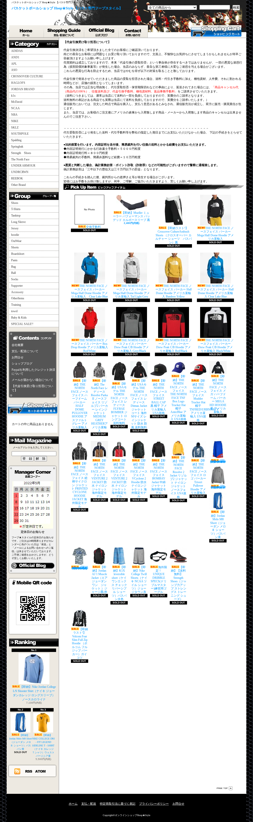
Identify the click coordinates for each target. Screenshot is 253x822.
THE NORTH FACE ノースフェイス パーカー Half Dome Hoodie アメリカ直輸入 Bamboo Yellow (173, 291)
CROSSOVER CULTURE (27, 76)
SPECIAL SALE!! (22, 324)
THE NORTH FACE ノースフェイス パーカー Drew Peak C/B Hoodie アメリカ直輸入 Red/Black (174, 346)
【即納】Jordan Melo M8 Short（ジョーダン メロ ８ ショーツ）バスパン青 (20, 742)
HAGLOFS (18, 83)
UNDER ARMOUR (23, 165)
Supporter (17, 285)
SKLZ (15, 127)
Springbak (17, 146)
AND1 (15, 57)
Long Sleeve (18, 222)
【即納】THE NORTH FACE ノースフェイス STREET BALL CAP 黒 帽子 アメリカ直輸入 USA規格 (158, 397)
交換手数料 (92, 218)
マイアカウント (231, 20)
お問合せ (133, 31)
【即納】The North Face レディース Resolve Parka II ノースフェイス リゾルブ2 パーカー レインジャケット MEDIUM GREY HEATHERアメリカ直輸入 (99, 406)
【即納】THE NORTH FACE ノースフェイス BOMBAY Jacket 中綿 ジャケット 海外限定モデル (158, 477)
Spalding (16, 140)
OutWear (16, 241)
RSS (29, 771)
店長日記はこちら (33, 565)
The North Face (20, 159)
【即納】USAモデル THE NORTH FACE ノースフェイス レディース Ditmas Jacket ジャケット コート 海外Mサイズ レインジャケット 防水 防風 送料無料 (139, 404)
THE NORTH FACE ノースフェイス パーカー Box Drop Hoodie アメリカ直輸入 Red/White (89, 346)
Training (16, 304)
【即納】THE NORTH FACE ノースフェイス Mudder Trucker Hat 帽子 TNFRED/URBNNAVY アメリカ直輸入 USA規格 (204, 400)
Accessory (17, 292)
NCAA (15, 108)
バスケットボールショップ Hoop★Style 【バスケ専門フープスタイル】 (67, 8)
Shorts (15, 247)
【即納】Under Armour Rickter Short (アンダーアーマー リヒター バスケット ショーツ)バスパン (218, 461)
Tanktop (16, 215)
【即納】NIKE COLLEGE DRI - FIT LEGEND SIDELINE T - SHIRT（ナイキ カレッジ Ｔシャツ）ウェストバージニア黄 (43, 745)
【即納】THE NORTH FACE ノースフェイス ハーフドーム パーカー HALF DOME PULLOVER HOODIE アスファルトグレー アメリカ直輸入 (79, 404)
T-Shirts (16, 209)
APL (14, 63)
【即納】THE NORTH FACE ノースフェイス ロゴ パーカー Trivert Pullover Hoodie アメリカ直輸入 (198, 477)
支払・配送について (64, 31)
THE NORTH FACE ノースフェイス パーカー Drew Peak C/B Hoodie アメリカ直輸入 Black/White (216, 346)
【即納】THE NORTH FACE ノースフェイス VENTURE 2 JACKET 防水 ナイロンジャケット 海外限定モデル (99, 478)
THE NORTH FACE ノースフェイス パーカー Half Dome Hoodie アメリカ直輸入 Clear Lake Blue (215, 291)
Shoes (14, 203)
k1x (13, 95)
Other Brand (18, 185)
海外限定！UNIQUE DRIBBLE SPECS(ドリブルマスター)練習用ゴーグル (159, 579)
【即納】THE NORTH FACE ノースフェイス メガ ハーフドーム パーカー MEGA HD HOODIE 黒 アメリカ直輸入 (218, 394)
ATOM (40, 771)
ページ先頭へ (224, 788)
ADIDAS (17, 51)
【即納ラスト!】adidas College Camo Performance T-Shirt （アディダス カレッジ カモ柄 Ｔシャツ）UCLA (79, 567)
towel (14, 311)
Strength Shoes (21, 153)
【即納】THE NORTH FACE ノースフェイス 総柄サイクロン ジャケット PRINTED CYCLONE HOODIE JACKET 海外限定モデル (79, 485)
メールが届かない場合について (32, 380)
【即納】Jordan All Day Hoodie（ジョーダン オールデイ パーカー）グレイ (218, 487)
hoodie (15, 235)
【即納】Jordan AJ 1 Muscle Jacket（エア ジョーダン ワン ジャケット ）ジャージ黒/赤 (99, 579)
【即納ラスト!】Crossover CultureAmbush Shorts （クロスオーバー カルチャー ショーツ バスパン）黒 (173, 235)
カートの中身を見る (32, 407)
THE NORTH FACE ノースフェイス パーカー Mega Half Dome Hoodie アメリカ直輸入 (215, 233)
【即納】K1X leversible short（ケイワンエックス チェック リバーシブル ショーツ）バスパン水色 (119, 583)
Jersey (15, 228)
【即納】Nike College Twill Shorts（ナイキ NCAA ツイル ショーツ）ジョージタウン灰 (139, 579)
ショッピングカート (216, 31)
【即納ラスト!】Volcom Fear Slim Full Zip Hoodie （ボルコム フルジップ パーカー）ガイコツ (80, 643)
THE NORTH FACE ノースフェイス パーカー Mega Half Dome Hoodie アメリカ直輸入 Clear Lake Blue (89, 291)
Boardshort (17, 254)
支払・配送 (88, 803)
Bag (13, 266)
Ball (13, 273)
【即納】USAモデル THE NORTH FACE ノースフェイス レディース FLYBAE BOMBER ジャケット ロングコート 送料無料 (119, 403)
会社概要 (17, 345)
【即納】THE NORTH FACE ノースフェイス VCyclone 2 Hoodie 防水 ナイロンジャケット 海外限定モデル (139, 478)
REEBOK (17, 178)
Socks (14, 279)
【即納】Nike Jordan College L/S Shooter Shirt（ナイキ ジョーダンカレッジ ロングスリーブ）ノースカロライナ (34, 693)
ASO (14, 70)
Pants (14, 260)
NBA (14, 114)
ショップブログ (101, 31)
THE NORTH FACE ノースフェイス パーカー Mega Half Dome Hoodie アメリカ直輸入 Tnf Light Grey (131, 291)
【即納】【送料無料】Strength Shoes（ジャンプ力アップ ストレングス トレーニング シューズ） (178, 583)
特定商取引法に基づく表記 (117, 803)
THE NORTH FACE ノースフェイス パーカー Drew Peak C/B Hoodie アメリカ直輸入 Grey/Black (132, 346)
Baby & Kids (19, 317)
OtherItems (17, 298)
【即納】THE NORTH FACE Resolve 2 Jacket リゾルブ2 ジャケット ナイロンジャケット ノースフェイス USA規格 (178, 477)
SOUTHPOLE (20, 133)
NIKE (14, 121)
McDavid (16, 102)
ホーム (26, 31)
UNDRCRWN (19, 172)
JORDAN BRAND (23, 89)
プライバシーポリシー (154, 803)
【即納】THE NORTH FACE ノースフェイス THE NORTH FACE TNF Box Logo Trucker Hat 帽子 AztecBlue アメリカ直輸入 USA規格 (178, 398)
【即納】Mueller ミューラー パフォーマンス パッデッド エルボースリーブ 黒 (131, 216)
